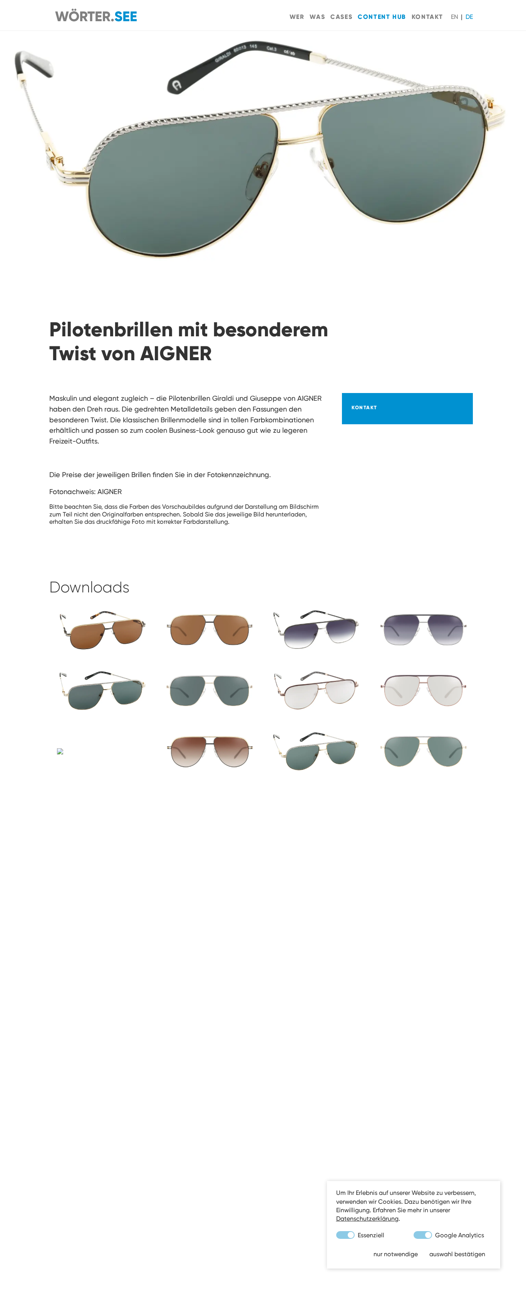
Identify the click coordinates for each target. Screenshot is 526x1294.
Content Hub (382, 16)
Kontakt (427, 16)
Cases (341, 16)
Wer (297, 16)
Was (317, 16)
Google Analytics (459, 1234)
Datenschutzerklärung (367, 1218)
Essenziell (370, 1234)
